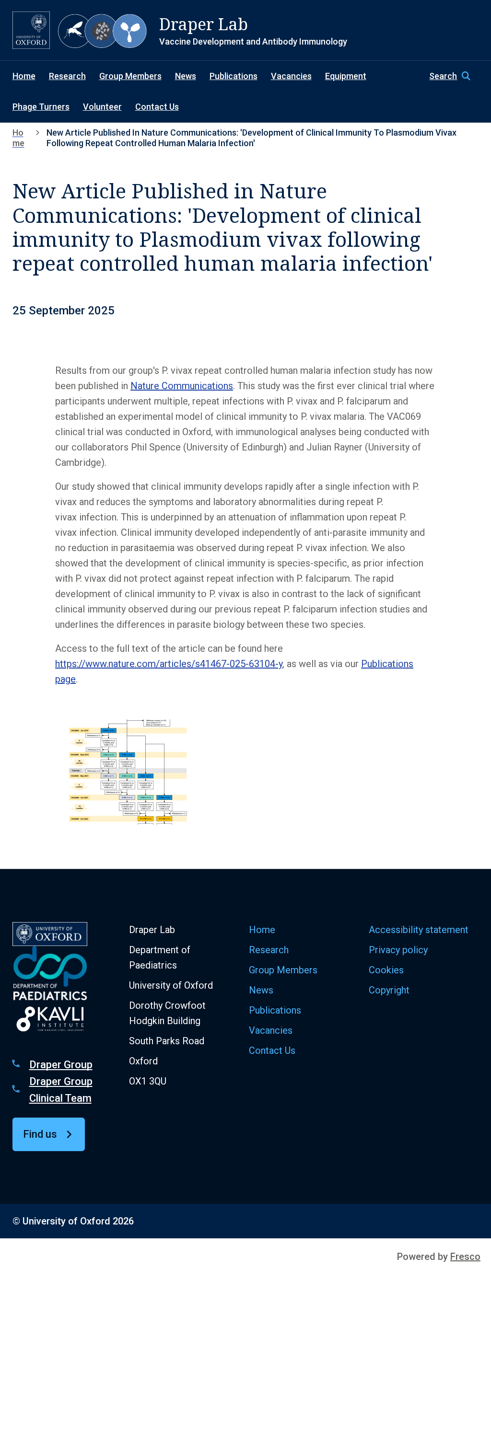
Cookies (386, 970)
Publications (233, 76)
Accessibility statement (418, 929)
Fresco (465, 1256)
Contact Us (157, 107)
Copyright (389, 990)
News (185, 76)
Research (67, 76)
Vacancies (291, 76)
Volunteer (102, 107)
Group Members (130, 76)
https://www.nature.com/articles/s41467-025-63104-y (168, 663)
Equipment (345, 76)
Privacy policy (398, 950)
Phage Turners (41, 107)
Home (23, 76)
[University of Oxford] (31, 30)
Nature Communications (181, 386)
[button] (454, 76)
